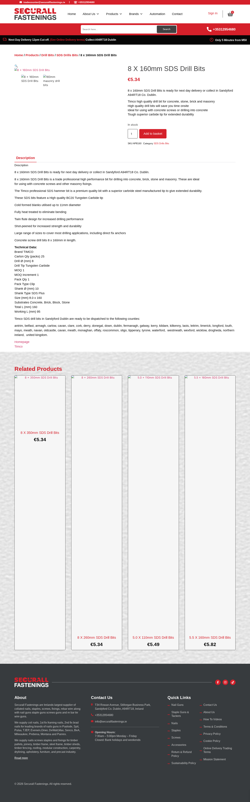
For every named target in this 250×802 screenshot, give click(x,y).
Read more (21, 758)
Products (112, 14)
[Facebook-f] (218, 682)
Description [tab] (25, 158)
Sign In (213, 13)
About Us (89, 14)
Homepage (21, 342)
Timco (18, 346)
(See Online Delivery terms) (67, 39)
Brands (134, 14)
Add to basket (153, 133)
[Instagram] (225, 682)
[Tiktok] (233, 682)
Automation (157, 14)
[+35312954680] (209, 29)
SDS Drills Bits (67, 55)
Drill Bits (47, 55)
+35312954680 (224, 29)
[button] (16, 66)
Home (72, 14)
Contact (177, 14)
